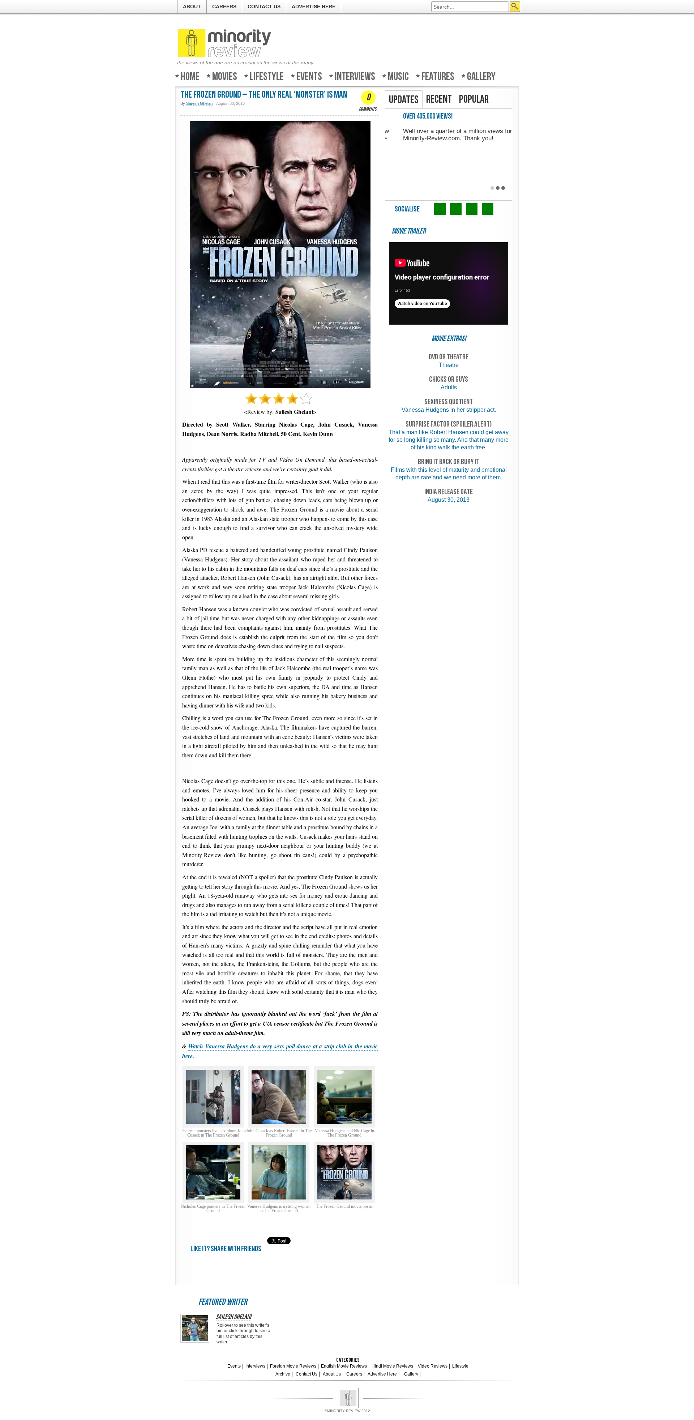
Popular (474, 99)
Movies (224, 76)
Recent (439, 99)
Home (190, 76)
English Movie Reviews (344, 1366)
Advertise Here (313, 6)
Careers (224, 6)
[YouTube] (471, 209)
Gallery (481, 76)
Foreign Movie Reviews (293, 1366)
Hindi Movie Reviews (392, 1366)
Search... (515, 6)
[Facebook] (456, 209)
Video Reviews (432, 1366)
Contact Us (264, 6)
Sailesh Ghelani (233, 1317)
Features (437, 76)
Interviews (355, 76)
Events (309, 76)
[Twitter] (440, 209)
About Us (332, 1374)
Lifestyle (267, 76)
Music (398, 76)
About (192, 6)
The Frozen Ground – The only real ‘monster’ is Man (263, 94)
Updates (404, 99)
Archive (282, 1374)
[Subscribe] (487, 209)
